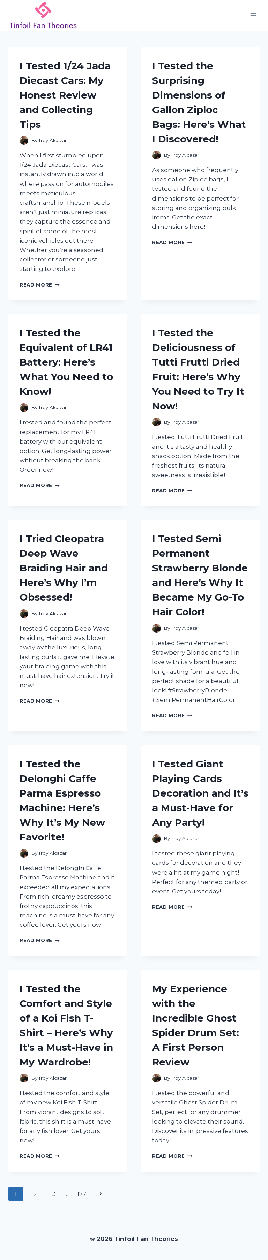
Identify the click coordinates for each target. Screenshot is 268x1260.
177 (81, 1193)
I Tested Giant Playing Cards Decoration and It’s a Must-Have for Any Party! (200, 793)
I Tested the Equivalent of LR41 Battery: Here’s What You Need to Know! (66, 362)
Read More (40, 285)
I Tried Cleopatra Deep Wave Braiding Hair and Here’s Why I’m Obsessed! (64, 568)
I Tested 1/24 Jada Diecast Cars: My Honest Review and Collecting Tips (65, 95)
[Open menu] (253, 15)
